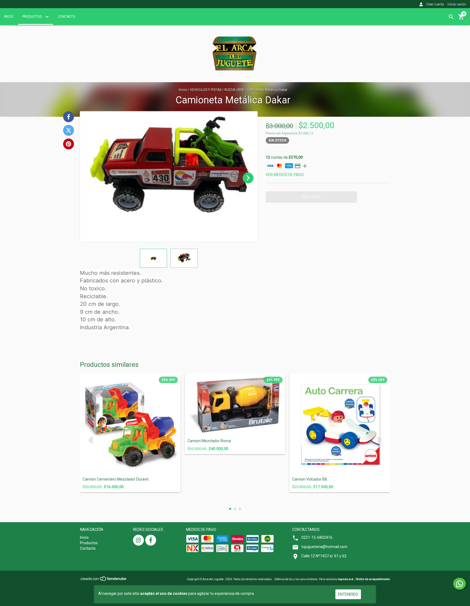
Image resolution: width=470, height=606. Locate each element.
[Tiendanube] (104, 580)
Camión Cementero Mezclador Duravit (116, 479)
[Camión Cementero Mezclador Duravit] (130, 424)
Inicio (8, 17)
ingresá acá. (346, 579)
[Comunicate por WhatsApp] (459, 584)
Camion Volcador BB (309, 479)
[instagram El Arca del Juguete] (138, 540)
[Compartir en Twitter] (68, 130)
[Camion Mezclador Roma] (235, 405)
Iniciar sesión (456, 4)
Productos (32, 17)
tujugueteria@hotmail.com (324, 547)
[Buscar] (451, 16)
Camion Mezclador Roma (209, 441)
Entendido (348, 594)
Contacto (66, 17)
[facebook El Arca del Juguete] (150, 540)
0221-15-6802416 (316, 537)
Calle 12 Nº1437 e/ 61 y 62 (324, 556)
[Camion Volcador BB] (339, 424)
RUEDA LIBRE (234, 90)
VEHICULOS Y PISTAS (205, 90)
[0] (461, 19)
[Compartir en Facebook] (68, 116)
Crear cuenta (435, 4)
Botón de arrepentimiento (373, 579)
